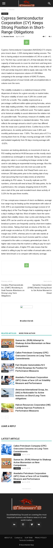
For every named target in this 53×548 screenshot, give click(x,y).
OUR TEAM (28, 538)
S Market (4, 14)
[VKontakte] (38, 524)
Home (3, 9)
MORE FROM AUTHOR (27, 333)
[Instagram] (23, 524)
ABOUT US (8, 538)
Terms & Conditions (26, 540)
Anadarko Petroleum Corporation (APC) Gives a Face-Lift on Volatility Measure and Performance (32, 380)
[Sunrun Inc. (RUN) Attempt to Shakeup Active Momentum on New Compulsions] (7, 343)
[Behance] (14, 524)
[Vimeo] (31, 524)
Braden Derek (9, 36)
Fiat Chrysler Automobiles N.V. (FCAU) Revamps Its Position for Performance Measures (31, 368)
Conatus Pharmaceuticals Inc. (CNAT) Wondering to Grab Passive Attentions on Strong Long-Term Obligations (12, 290)
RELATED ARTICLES (8, 333)
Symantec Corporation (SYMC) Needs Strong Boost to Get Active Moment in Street (40, 289)
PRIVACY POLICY (41, 538)
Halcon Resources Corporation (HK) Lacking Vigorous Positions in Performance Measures (33, 408)
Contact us (18, 538)
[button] (49, 3)
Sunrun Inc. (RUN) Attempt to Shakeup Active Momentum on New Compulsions (33, 343)
